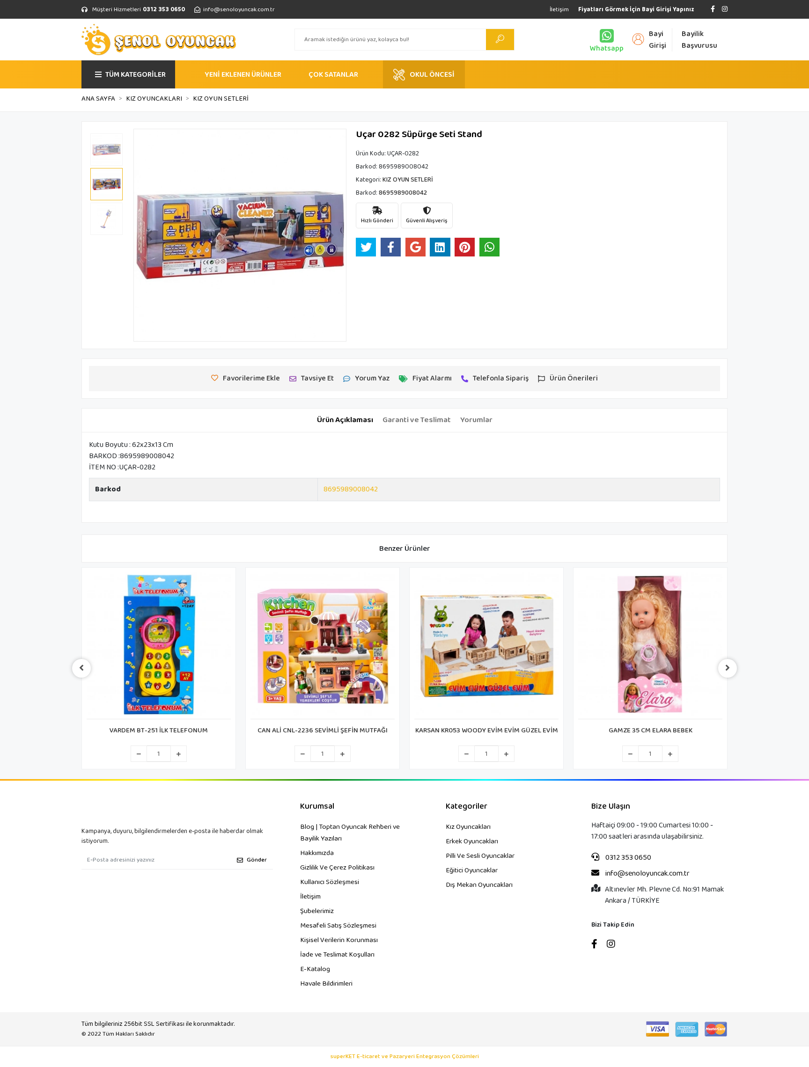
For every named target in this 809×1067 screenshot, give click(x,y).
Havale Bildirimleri (326, 983)
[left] (81, 668)
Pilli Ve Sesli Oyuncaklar (480, 856)
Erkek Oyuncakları (472, 841)
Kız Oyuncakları (468, 827)
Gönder (257, 860)
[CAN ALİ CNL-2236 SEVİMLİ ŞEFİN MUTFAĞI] (322, 645)
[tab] (345, 420)
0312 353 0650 (627, 857)
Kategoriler (466, 806)
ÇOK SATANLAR (333, 74)
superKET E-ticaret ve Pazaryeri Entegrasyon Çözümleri (405, 1056)
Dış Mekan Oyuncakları (479, 885)
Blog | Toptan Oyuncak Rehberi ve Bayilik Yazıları (350, 832)
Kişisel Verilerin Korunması (339, 940)
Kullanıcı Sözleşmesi (329, 882)
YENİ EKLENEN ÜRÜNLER (243, 74)
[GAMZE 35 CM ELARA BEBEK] (650, 645)
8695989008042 (351, 489)
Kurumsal (317, 806)
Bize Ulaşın (610, 806)
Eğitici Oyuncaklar (472, 870)
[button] (149, 235)
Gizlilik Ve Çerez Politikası (337, 867)
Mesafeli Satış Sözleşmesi (338, 925)
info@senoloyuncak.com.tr (647, 873)
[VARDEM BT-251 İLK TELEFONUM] (159, 645)
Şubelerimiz (317, 911)
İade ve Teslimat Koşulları (337, 954)
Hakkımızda (317, 853)
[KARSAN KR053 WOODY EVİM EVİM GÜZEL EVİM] (486, 645)
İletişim (559, 10)
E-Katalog (315, 969)
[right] (727, 668)
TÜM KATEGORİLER (135, 74)
